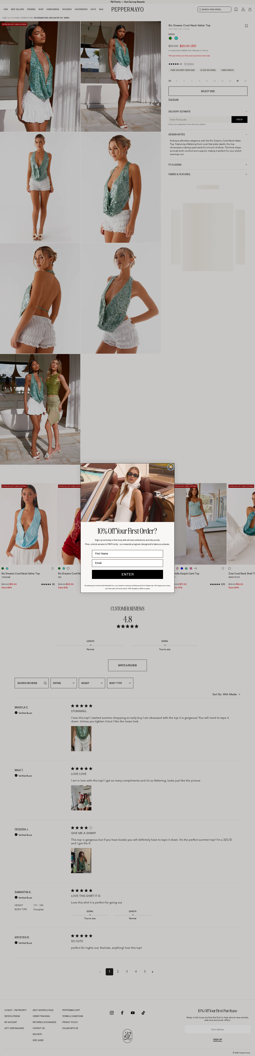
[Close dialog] (171, 467)
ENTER (127, 574)
